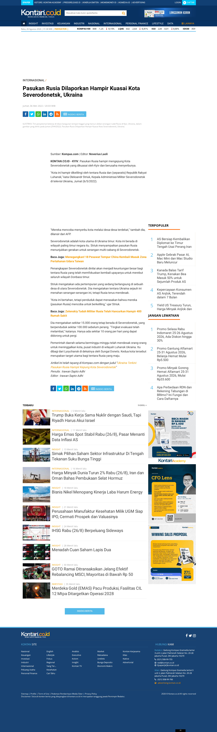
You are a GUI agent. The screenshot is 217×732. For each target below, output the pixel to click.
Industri (79, 23)
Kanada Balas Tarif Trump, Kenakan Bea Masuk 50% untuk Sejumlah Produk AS (171, 276)
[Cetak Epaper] (167, 16)
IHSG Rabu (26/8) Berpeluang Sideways (87, 530)
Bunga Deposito (104, 662)
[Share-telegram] (51, 114)
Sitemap (24, 693)
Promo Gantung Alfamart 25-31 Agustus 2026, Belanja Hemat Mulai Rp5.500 (175, 354)
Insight (56, 449)
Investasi (48, 23)
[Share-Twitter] (32, 114)
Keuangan (63, 23)
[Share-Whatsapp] (38, 114)
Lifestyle (158, 23)
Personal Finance (137, 23)
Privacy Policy (91, 693)
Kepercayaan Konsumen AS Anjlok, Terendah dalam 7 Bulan (174, 293)
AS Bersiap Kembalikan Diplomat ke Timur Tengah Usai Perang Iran (174, 243)
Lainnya (189, 23)
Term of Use (43, 693)
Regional (51, 662)
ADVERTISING (138, 2)
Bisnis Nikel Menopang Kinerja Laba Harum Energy (97, 492)
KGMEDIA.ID (124, 2)
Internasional (113, 23)
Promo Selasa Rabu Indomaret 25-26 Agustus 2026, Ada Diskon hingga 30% (175, 334)
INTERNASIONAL (34, 80)
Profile (33, 693)
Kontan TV (77, 666)
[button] (123, 13)
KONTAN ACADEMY (52, 2)
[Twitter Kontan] (190, 635)
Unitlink (101, 658)
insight (33, 23)
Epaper (26, 2)
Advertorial (128, 662)
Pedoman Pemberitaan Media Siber (67, 693)
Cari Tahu (51, 673)
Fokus (49, 658)
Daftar (190, 2)
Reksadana (102, 655)
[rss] (57, 114)
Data (170, 23)
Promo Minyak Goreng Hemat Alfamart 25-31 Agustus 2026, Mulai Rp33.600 (173, 373)
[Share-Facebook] (25, 114)
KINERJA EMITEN (91, 2)
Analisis (75, 651)
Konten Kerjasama (131, 651)
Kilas (125, 655)
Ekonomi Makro (104, 666)
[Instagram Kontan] (194, 635)
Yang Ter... (51, 666)
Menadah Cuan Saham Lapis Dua (81, 549)
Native (126, 658)
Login (178, 2)
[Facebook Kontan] (187, 635)
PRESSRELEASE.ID (72, 2)
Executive (76, 655)
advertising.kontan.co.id (168, 682)
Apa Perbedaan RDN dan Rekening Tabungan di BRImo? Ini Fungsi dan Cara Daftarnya (174, 393)
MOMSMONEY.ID (108, 2)
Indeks (142, 405)
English (50, 651)
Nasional (94, 23)
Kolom (75, 658)
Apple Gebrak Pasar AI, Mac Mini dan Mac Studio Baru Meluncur (175, 258)
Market (100, 651)
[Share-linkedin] (44, 114)
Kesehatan (52, 669)
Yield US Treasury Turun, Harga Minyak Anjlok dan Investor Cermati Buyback (174, 311)
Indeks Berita (84, 611)
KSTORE (38, 2)
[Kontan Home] (24, 23)
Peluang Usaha (28, 669)
